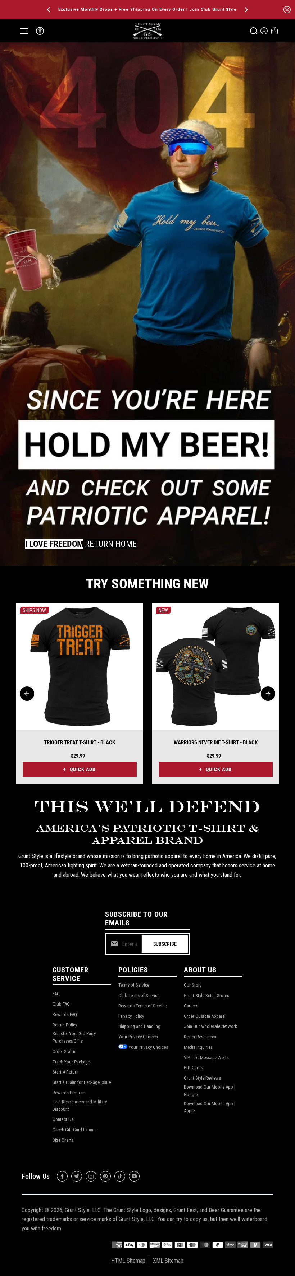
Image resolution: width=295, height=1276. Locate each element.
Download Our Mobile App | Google (209, 1090)
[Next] (245, 9)
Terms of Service (133, 985)
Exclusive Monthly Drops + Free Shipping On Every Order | (147, 9)
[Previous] (49, 9)
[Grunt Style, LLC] (147, 30)
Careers (191, 1006)
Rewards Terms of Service (142, 1006)
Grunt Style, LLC (83, 1210)
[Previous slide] (27, 693)
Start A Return (65, 1072)
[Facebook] (62, 1176)
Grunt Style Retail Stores (206, 995)
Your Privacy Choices (138, 1036)
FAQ (56, 993)
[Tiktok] (119, 1176)
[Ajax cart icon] (274, 31)
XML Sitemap (168, 1260)
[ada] (40, 31)
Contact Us (63, 1119)
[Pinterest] (105, 1176)
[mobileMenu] (24, 31)
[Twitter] (76, 1176)
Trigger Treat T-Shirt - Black (79, 742)
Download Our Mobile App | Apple (209, 1107)
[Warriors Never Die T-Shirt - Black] (215, 666)
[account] (264, 31)
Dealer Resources (200, 1036)
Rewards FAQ (65, 1014)
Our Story (192, 985)
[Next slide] (268, 693)
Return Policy (65, 1025)
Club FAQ (61, 1004)
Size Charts (63, 1140)
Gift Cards (193, 1067)
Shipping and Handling (139, 1026)
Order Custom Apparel (205, 1016)
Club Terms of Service (138, 995)
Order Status (64, 1051)
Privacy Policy (131, 1016)
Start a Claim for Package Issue (82, 1082)
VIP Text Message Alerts (206, 1057)
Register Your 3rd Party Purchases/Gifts (74, 1037)
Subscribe (165, 944)
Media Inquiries (198, 1047)
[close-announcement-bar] (287, 9)
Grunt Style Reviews (202, 1078)
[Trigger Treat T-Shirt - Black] (79, 666)
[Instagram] (91, 1176)
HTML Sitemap (128, 1260)
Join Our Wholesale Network (210, 1026)
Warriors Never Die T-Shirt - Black (216, 742)
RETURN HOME (111, 544)
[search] (253, 31)
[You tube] (134, 1176)
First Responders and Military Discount (80, 1105)
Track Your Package (71, 1062)
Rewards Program (69, 1092)
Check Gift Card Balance (75, 1129)
